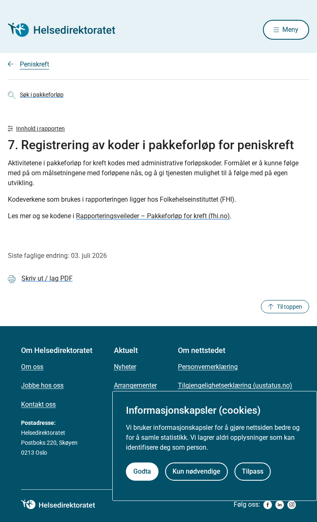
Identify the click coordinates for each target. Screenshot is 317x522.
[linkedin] (279, 505)
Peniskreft (34, 64)
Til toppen (289, 306)
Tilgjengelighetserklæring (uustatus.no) (235, 385)
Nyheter (125, 367)
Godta (142, 471)
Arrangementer (135, 385)
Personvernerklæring (208, 367)
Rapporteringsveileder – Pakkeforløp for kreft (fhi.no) (153, 216)
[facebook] (267, 505)
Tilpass (252, 471)
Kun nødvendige (196, 471)
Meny (290, 29)
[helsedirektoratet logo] (64, 505)
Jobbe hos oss (42, 385)
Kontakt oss (38, 404)
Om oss (32, 367)
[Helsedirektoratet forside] (67, 30)
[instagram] (291, 505)
